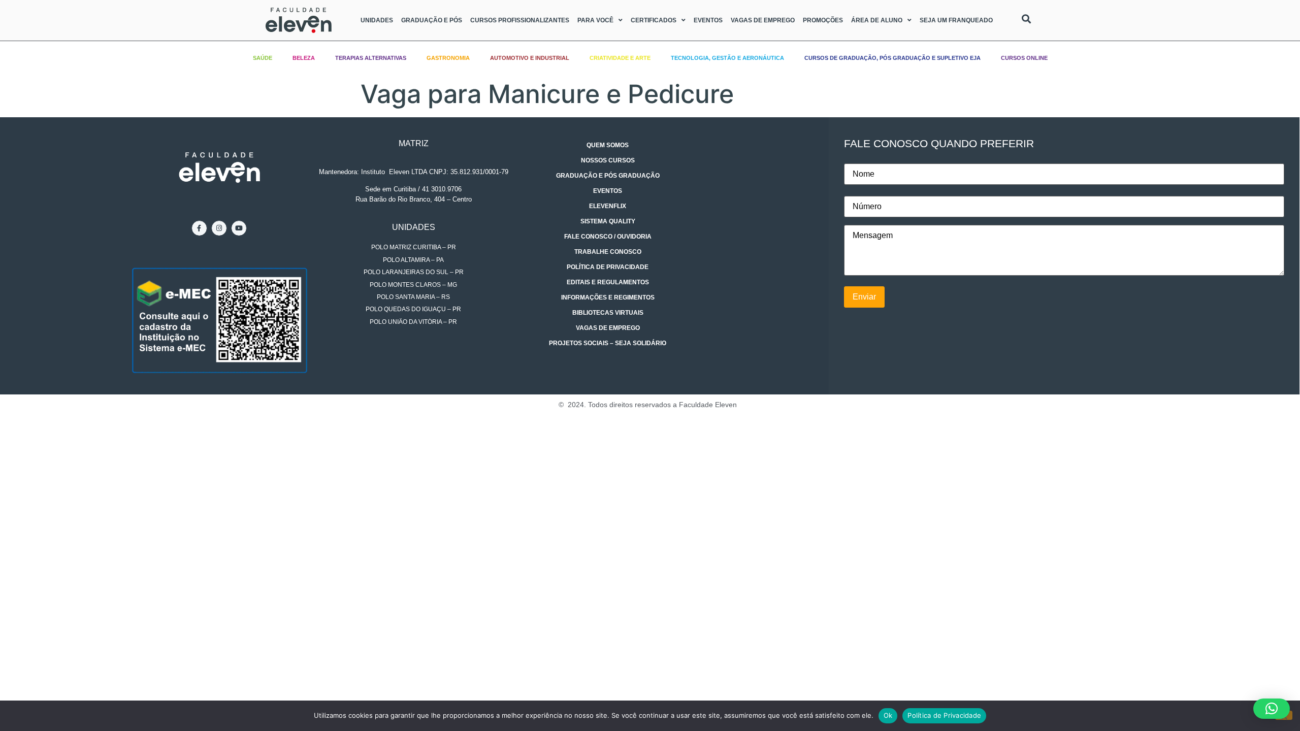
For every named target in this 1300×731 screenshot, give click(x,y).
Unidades (377, 20)
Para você (595, 20)
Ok (888, 715)
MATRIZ (414, 143)
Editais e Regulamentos (608, 282)
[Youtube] (239, 228)
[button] (1271, 709)
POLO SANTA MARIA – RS (413, 297)
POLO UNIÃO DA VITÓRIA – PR (413, 321)
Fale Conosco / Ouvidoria (608, 236)
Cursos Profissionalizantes (519, 20)
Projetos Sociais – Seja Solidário (607, 343)
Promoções (823, 20)
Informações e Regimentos (608, 297)
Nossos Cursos (608, 160)
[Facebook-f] (199, 228)
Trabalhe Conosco (607, 251)
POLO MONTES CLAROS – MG (413, 284)
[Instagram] (219, 228)
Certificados (653, 20)
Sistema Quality (607, 221)
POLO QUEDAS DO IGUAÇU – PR (413, 309)
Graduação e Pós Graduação (608, 175)
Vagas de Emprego (763, 20)
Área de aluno (876, 20)
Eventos (708, 20)
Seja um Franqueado (956, 20)
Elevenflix (607, 206)
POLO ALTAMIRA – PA (413, 259)
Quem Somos (608, 145)
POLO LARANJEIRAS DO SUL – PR (414, 272)
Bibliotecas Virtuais (607, 312)
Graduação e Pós (431, 20)
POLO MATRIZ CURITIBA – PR (413, 247)
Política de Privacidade (607, 267)
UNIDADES (413, 227)
